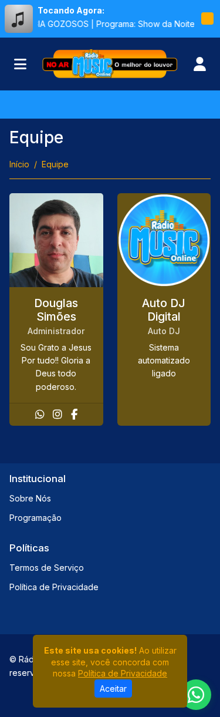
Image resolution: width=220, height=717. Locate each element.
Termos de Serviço (46, 568)
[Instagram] (57, 414)
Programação (35, 518)
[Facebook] (74, 414)
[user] (200, 64)
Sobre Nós (30, 498)
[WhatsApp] (40, 414)
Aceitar (113, 689)
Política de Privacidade (54, 587)
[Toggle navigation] (20, 64)
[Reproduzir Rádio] (207, 19)
